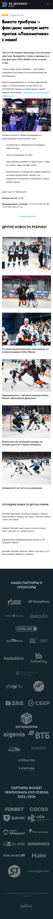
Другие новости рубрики (24, 227)
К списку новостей (27, 216)
